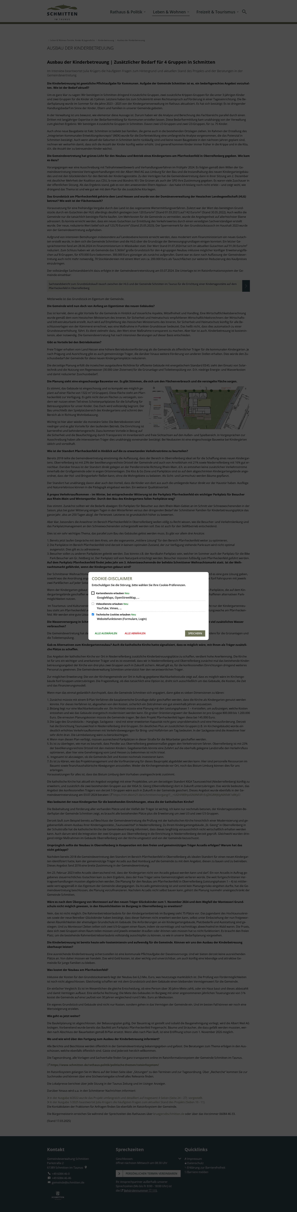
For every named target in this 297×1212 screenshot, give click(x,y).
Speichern (195, 633)
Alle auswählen (106, 633)
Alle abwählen (135, 633)
